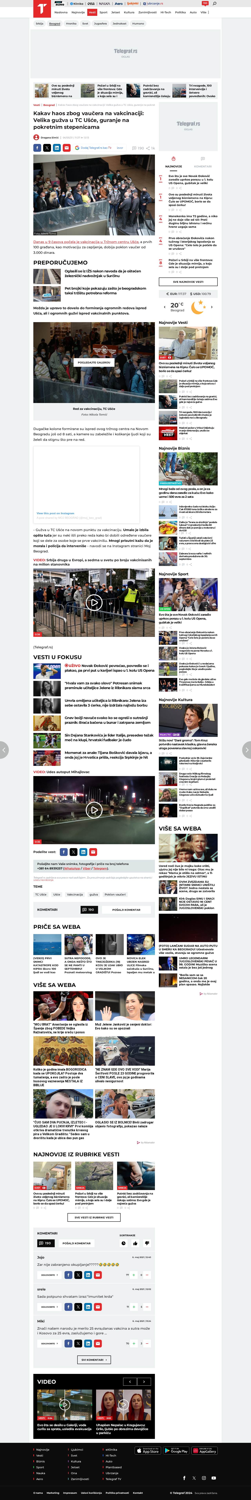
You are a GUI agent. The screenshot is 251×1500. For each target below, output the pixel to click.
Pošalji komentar (126, 909)
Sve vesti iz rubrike (94, 1217)
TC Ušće (40, 894)
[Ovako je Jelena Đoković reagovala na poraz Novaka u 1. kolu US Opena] (168, 653)
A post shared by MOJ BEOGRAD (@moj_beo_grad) (69, 517)
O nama (38, 1492)
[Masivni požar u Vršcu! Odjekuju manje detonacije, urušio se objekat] (168, 433)
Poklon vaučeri (115, 894)
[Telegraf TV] (214, 1478)
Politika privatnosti (117, 1492)
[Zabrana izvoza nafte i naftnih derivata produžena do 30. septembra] (168, 559)
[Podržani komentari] (135, 1243)
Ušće (56, 894)
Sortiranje (127, 1235)
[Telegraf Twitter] (194, 1478)
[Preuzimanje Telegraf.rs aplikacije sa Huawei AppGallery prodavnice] (204, 1451)
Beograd (49, 105)
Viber (87, 868)
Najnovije (173, 322)
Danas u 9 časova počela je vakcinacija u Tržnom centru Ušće (85, 242)
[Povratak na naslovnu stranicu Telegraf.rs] (42, 9)
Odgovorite (49, 1275)
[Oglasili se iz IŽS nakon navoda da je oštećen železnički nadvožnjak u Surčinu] (47, 276)
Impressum (70, 1492)
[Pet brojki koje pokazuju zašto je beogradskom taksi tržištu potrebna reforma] (47, 294)
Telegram (100, 868)
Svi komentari (94, 1360)
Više (203, 12)
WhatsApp (72, 868)
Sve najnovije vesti (188, 281)
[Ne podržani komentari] (147, 1243)
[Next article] (246, 750)
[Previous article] (4, 750)
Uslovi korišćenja (43, 879)
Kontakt (138, 1492)
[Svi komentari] (123, 1243)
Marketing (53, 1492)
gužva (94, 894)
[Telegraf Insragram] (204, 1478)
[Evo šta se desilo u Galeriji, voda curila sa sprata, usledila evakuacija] (64, 1405)
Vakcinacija (75, 894)
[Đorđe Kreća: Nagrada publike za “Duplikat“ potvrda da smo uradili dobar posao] (168, 810)
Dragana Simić (50, 137)
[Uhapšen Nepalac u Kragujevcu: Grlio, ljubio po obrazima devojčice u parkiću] (123, 1405)
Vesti (36, 105)
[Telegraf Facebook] (184, 1478)
